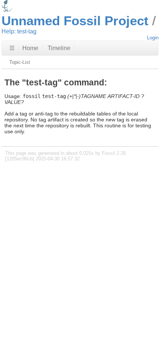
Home (30, 48)
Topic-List (19, 62)
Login (153, 37)
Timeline (59, 48)
